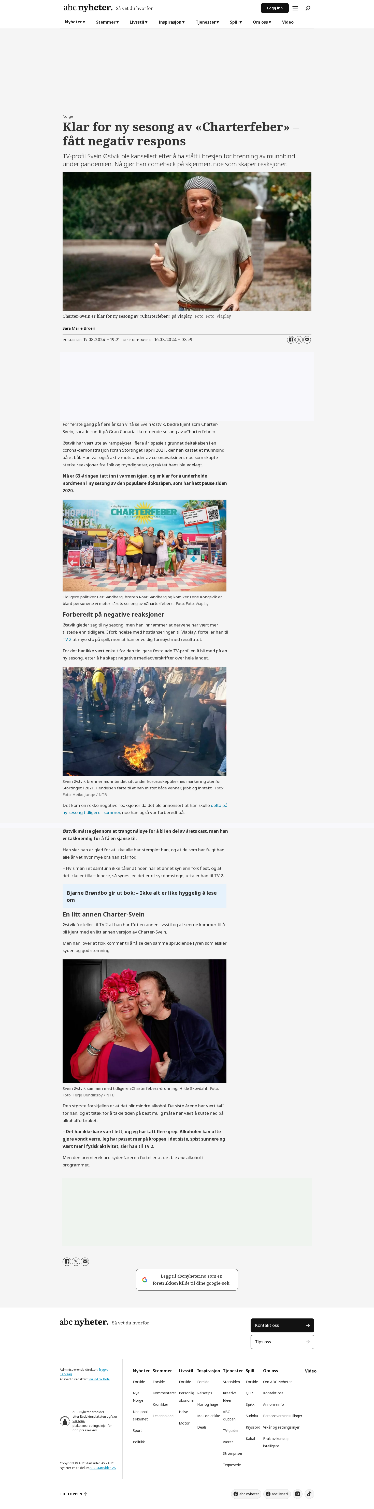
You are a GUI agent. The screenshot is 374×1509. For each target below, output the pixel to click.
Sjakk (250, 1404)
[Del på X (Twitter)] (299, 340)
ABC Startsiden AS (103, 1468)
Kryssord (253, 1427)
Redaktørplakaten (93, 1416)
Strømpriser (232, 1453)
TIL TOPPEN (71, 1493)
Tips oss (263, 1342)
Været (228, 1441)
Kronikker (160, 1404)
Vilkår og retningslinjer (281, 1427)
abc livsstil (280, 1493)
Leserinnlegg (163, 1415)
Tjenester (206, 22)
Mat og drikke (208, 1415)
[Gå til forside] (160, 8)
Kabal (250, 1438)
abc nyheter (249, 1493)
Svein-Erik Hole (99, 1379)
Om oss (260, 22)
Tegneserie (232, 1464)
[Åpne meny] (295, 8)
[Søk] (307, 8)
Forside (139, 1381)
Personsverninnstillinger (282, 1415)
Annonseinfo (273, 1404)
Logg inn (275, 8)
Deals (202, 1427)
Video (288, 22)
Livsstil (137, 22)
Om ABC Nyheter (277, 1381)
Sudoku (252, 1415)
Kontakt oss (267, 1325)
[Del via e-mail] (307, 340)
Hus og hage (207, 1404)
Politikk (139, 1441)
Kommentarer (164, 1393)
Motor (184, 1423)
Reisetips (204, 1393)
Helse (183, 1411)
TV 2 (67, 639)
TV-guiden (231, 1430)
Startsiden (231, 1381)
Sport (137, 1430)
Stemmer (106, 22)
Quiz (249, 1393)
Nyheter (73, 22)
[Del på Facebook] (291, 340)
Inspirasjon (170, 22)
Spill (234, 22)
